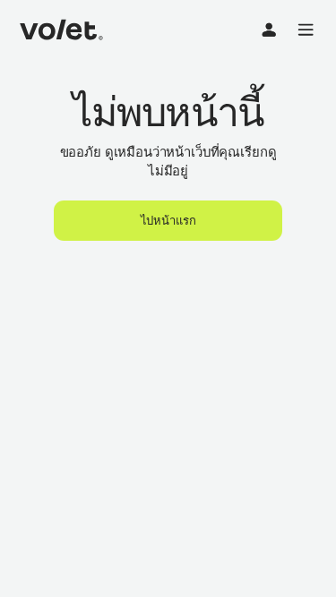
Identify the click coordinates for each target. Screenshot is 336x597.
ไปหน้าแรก (168, 220)
